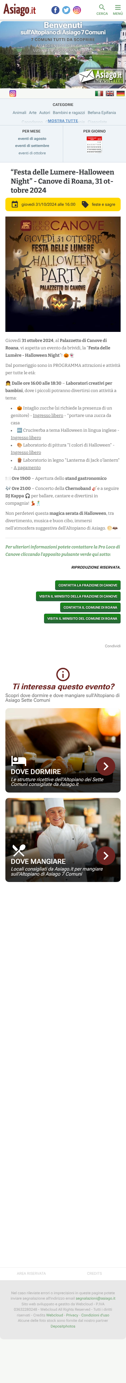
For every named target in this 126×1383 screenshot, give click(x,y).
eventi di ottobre (32, 153)
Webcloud (54, 1315)
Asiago (43, 46)
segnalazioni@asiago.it (95, 1298)
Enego (58, 46)
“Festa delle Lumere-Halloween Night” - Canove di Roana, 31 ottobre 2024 (62, 181)
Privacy (72, 1315)
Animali (20, 112)
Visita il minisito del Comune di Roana (82, 618)
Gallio (83, 46)
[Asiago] (19, 10)
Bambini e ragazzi (69, 112)
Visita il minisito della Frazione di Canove (78, 596)
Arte (33, 112)
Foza (70, 46)
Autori (44, 112)
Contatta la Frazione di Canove (87, 585)
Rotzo (86, 50)
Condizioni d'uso (95, 1315)
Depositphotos (63, 1326)
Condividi (113, 646)
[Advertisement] (63, 934)
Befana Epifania (102, 112)
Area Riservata (31, 1273)
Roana (72, 50)
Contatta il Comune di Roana (90, 607)
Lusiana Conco (49, 50)
